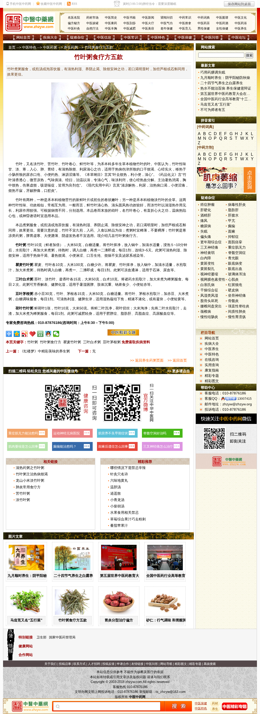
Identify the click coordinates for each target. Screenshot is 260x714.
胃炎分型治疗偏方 (119, 620)
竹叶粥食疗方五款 (72, 620)
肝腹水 (233, 215)
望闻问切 (166, 17)
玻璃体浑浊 (237, 274)
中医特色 (158, 37)
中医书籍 (129, 17)
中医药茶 (204, 23)
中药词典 (204, 17)
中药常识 (185, 17)
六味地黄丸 (119, 480)
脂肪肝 (233, 210)
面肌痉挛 (235, 242)
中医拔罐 (92, 23)
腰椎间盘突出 (211, 306)
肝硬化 (205, 210)
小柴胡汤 (117, 506)
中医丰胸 (111, 28)
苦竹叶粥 (23, 493)
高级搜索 (210, 664)
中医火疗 (148, 23)
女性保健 (222, 28)
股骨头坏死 (209, 301)
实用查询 (212, 365)
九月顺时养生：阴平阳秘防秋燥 (32, 576)
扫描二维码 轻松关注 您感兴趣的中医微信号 (43, 371)
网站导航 (166, 664)
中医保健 (185, 37)
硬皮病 (233, 290)
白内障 (205, 258)
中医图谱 (222, 17)
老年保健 (166, 28)
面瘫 (231, 231)
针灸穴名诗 (119, 474)
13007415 (244, 399)
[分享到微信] (56, 334)
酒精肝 (205, 215)
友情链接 (137, 664)
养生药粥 (71, 47)
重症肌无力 (237, 247)
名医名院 (74, 17)
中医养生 (241, 28)
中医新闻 (148, 17)
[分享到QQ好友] (48, 334)
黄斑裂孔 (207, 269)
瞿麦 (19, 265)
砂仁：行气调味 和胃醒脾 (166, 620)
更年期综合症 (211, 242)
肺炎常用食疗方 (28, 487)
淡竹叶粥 (23, 500)
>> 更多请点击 (178, 371)
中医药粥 (50, 47)
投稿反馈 (108, 664)
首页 (11, 47)
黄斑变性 (207, 263)
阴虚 (65, 236)
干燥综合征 (209, 290)
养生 (215, 709)
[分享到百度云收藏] (32, 334)
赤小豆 (39, 294)
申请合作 (123, 664)
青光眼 (233, 258)
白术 (26, 279)
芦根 (171, 225)
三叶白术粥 (92, 342)
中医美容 (148, 28)
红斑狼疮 (235, 285)
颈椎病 (205, 311)
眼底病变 (235, 263)
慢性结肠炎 (209, 317)
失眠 (203, 231)
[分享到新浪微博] (25, 334)
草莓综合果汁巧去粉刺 (128, 519)
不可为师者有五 (212, 110)
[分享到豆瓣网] (40, 334)
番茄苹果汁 (119, 525)
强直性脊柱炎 (238, 306)
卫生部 (41, 637)
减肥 (81, 313)
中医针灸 (74, 28)
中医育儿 (185, 28)
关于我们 (50, 664)
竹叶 (19, 164)
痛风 (203, 221)
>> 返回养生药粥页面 (147, 360)
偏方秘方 (74, 23)
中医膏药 (111, 23)
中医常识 (131, 37)
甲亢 (231, 221)
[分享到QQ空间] (17, 334)
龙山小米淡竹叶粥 (30, 480)
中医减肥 (129, 28)
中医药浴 (241, 23)
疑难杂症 (77, 37)
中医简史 (111, 17)
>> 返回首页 (177, 360)
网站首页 (23, 37)
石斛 (182, 225)
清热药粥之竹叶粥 (30, 468)
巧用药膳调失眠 (212, 72)
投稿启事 (65, 664)
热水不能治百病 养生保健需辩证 (225, 88)
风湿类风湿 (209, 295)
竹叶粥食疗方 (50, 342)
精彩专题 (212, 376)
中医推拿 (185, 23)
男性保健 (204, 28)
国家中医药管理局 (62, 637)
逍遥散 (115, 493)
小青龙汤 (117, 500)
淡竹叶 (38, 164)
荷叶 (19, 308)
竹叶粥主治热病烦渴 (32, 474)
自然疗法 (92, 28)
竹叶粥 (32, 342)
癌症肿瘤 (207, 205)
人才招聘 (94, 664)
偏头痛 (205, 237)
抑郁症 (233, 237)
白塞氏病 (207, 285)
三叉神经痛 (209, 247)
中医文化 (241, 17)
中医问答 (212, 37)
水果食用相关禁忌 (124, 512)
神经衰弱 (207, 253)
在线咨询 (212, 360)
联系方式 (79, 664)
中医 (157, 164)
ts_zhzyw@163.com (171, 692)
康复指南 (212, 370)
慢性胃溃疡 (237, 317)
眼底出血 (235, 269)
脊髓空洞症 (237, 253)
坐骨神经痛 (237, 295)
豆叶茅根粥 (112, 342)
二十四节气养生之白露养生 (75, 576)
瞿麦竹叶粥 (72, 342)
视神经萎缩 (209, 274)
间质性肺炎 (237, 311)
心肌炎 (233, 279)
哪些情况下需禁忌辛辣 (128, 468)
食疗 (129, 236)
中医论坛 (239, 37)
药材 (215, 703)
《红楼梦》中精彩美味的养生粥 (45, 351)
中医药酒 (222, 23)
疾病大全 (50, 37)
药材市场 (92, 17)
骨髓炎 (233, 301)
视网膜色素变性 (212, 279)
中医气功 (166, 23)
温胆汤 (115, 487)
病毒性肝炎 (237, 205)
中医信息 (104, 37)
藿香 (62, 279)
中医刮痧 (129, 23)
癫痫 (231, 226)
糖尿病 (205, 226)
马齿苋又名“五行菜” (26, 620)
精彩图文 (212, 381)
